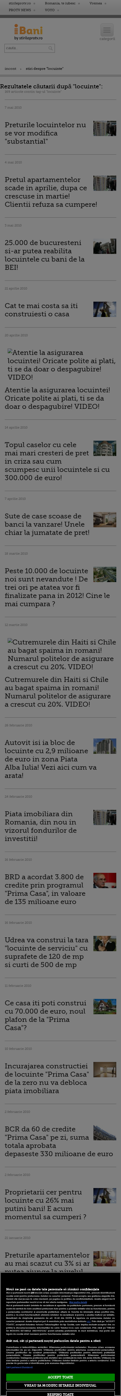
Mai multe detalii (78, 1302)
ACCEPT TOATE (60, 1377)
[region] (60, 1334)
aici (88, 1321)
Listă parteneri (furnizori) (19, 1367)
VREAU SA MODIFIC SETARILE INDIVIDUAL (60, 1385)
